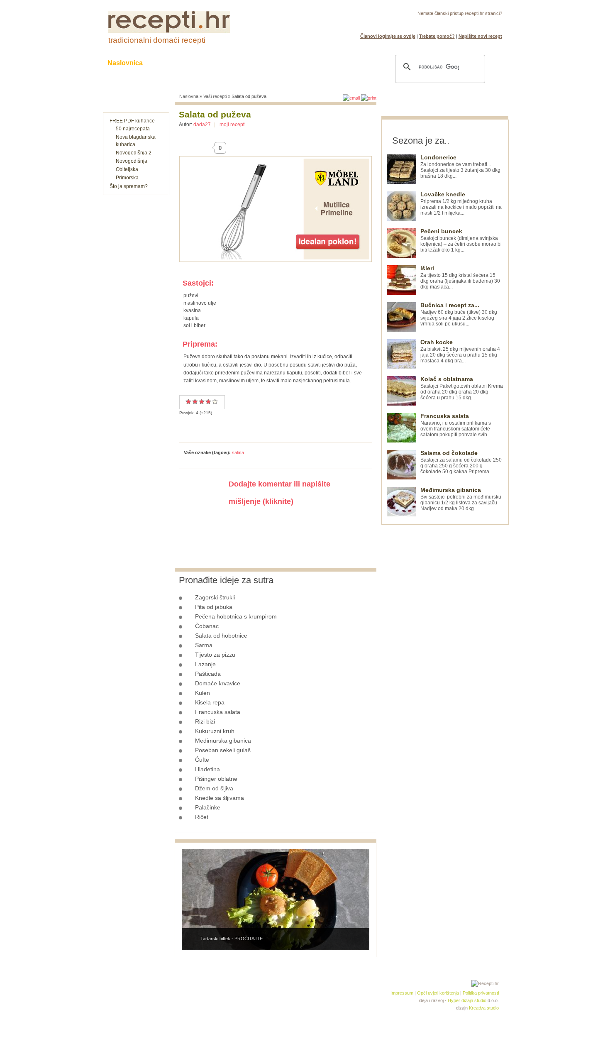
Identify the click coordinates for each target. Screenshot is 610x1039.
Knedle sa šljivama (219, 798)
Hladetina (207, 769)
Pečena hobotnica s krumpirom (236, 616)
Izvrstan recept (215, 401)
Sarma (203, 645)
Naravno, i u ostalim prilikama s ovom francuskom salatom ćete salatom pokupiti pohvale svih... (455, 425)
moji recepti (233, 124)
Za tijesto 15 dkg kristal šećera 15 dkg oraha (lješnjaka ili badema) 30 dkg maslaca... (460, 277)
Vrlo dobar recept (201, 401)
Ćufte (202, 759)
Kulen (202, 692)
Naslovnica (125, 62)
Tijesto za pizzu (215, 654)
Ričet (201, 817)
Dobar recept (195, 401)
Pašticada (208, 673)
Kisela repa (209, 702)
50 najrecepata (133, 129)
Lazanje (205, 664)
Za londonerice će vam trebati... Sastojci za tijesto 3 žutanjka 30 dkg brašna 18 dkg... (460, 166)
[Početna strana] (169, 31)
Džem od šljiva (214, 788)
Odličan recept (208, 401)
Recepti (171, 62)
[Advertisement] (443, 649)
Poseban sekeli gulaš (223, 750)
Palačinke (207, 807)
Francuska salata (217, 712)
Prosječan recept (188, 401)
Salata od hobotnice (221, 635)
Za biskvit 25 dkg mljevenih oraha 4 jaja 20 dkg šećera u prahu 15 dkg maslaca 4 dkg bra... (460, 351)
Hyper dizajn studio (467, 1000)
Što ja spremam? (129, 186)
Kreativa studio (484, 1007)
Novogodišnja (131, 161)
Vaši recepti (215, 96)
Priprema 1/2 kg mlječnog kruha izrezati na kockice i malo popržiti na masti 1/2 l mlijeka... (461, 203)
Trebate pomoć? (437, 36)
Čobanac (207, 626)
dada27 (202, 124)
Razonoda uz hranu (334, 62)
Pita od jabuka (213, 607)
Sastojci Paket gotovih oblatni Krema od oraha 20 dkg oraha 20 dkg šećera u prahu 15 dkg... (461, 388)
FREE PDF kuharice (132, 121)
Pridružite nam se (476, 23)
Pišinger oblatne (216, 778)
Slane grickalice (261, 62)
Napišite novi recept (480, 36)
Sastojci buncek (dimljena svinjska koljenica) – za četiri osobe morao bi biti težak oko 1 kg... (461, 240)
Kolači (210, 62)
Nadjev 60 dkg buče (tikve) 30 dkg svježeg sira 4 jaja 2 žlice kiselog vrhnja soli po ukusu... (458, 314)
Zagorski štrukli (215, 597)
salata (238, 452)
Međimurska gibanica (223, 740)
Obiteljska (127, 169)
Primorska (127, 178)
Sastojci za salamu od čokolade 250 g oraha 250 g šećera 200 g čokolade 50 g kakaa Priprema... (461, 462)
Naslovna (188, 96)
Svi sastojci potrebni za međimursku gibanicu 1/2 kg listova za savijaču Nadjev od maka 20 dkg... (460, 499)
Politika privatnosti (481, 992)
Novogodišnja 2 (133, 153)
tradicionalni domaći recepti (156, 40)
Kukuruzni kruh (214, 731)
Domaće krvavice (217, 683)
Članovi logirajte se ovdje (387, 36)
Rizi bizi (205, 721)
